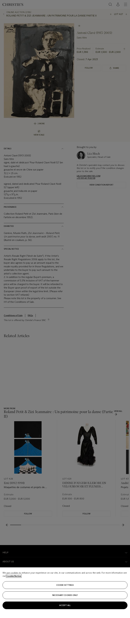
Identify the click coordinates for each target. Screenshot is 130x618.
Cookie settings (65, 585)
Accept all (65, 605)
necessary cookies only (65, 595)
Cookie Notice (13, 575)
